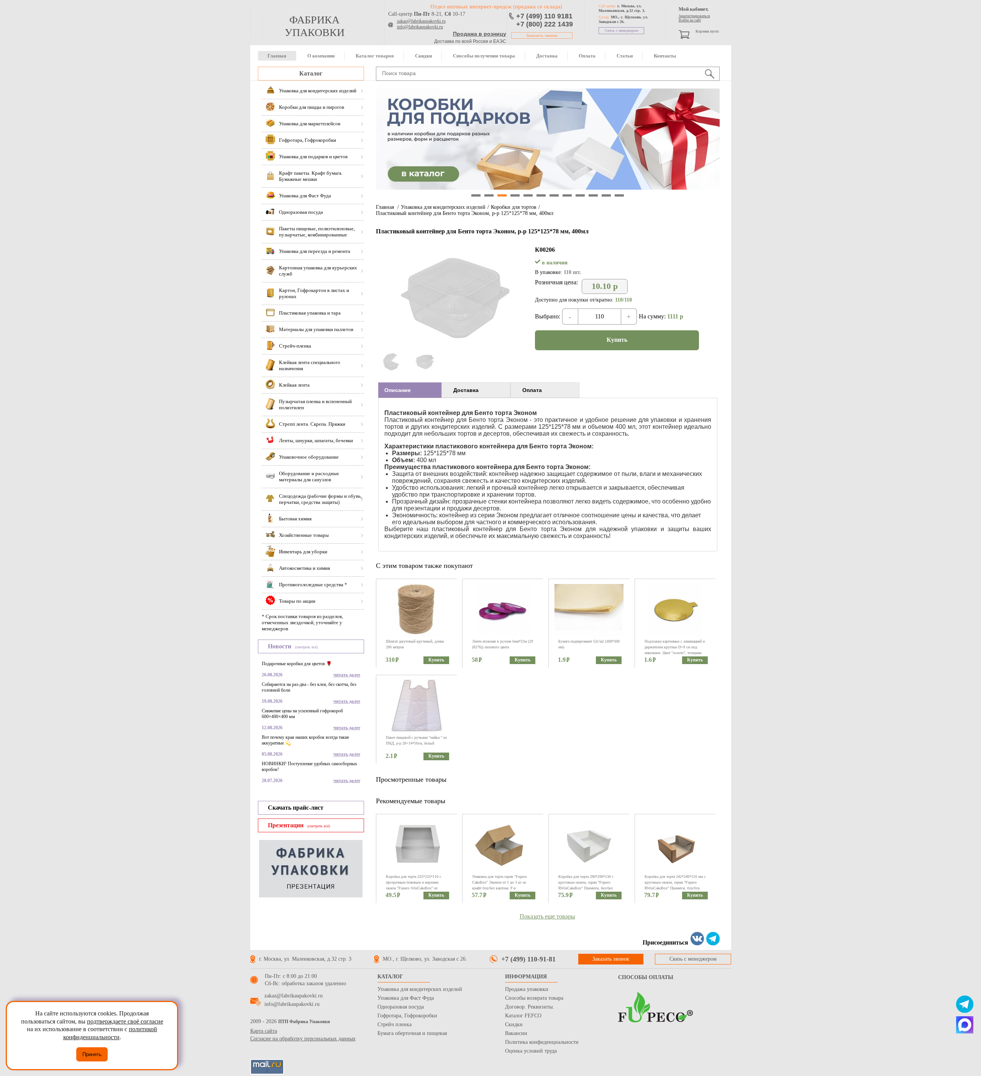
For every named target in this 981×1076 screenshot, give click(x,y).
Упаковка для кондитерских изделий (443, 207)
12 (619, 195)
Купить (617, 339)
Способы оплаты (645, 977)
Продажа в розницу (479, 34)
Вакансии (516, 1033)
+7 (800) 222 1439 (544, 24)
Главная (276, 56)
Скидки (423, 56)
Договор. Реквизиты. (529, 1007)
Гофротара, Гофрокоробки (407, 1016)
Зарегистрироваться (694, 16)
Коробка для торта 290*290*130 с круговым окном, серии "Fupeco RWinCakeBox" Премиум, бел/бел (586, 882)
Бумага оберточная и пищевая (412, 1033)
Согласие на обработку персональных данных (303, 1039)
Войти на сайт (690, 20)
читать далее (346, 674)
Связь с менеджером (621, 30)
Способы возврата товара (534, 998)
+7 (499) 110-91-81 (528, 959)
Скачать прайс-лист (295, 807)
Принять (92, 1054)
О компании (321, 56)
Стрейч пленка (394, 1024)
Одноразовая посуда (400, 1007)
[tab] (409, 390)
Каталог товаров (375, 56)
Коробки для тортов (513, 207)
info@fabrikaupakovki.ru (420, 27)
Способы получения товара (484, 56)
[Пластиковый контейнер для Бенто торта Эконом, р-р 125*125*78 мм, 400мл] (453, 347)
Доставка (547, 56)
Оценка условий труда (531, 1051)
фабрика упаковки (314, 26)
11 (606, 195)
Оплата (587, 56)
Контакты (665, 56)
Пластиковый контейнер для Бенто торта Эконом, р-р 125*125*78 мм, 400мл (464, 213)
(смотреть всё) (306, 647)
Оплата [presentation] (532, 390)
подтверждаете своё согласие (125, 1021)
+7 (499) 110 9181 (544, 16)
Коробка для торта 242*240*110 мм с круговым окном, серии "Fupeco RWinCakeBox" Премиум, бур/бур (675, 882)
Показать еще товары (547, 916)
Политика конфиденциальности (542, 1042)
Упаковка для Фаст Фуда (405, 998)
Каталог (310, 73)
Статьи (625, 56)
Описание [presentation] (397, 390)
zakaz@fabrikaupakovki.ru (421, 21)
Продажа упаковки (526, 989)
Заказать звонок (542, 35)
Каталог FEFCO (523, 1016)
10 (593, 195)
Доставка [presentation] (466, 390)
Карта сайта (263, 1031)
